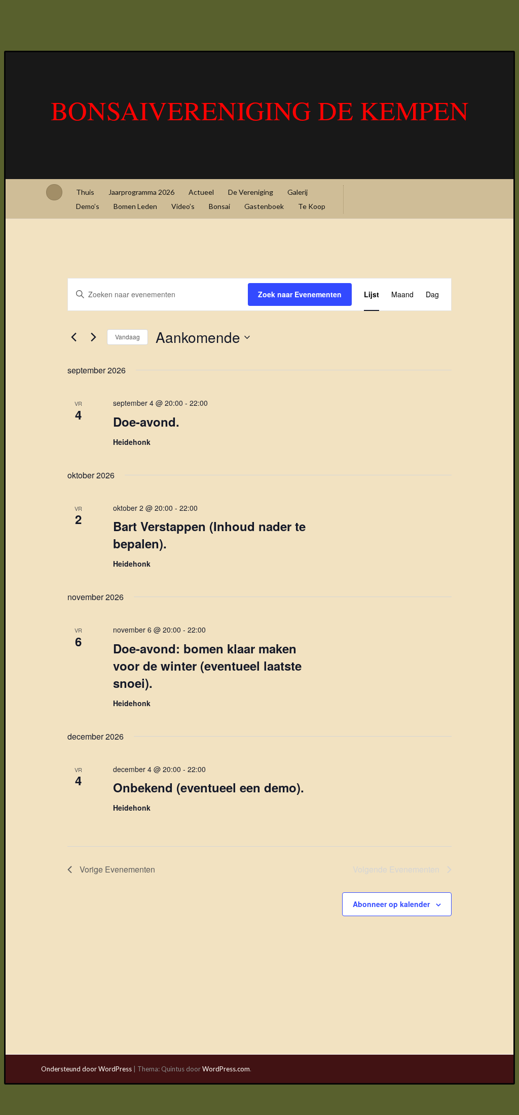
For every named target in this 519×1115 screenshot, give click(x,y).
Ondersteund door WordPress (86, 1069)
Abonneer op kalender (391, 904)
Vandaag (127, 336)
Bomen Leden (135, 206)
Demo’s (87, 206)
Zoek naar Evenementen (300, 294)
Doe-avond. (146, 421)
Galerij (297, 192)
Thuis (85, 192)
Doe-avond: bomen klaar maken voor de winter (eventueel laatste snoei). (207, 665)
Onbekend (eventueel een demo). (208, 787)
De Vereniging (250, 192)
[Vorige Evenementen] (73, 337)
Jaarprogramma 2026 (141, 192)
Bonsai (219, 206)
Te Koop (311, 206)
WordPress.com (226, 1069)
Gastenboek (264, 206)
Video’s (183, 206)
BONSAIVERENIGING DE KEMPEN (260, 110)
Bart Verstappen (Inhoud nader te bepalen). (209, 534)
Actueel (201, 192)
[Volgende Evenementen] (93, 337)
